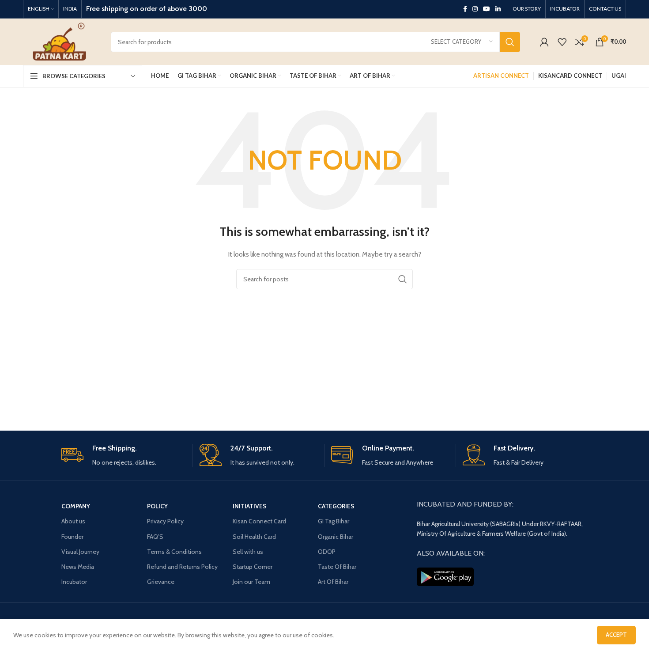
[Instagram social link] (475, 9)
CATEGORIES (336, 506)
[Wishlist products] (562, 42)
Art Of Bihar (333, 582)
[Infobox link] (123, 455)
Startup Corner (252, 567)
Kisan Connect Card (259, 521)
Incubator (74, 582)
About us (73, 521)
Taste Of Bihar (337, 567)
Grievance (160, 582)
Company (75, 506)
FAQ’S (155, 537)
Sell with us (248, 552)
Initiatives (250, 506)
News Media (77, 567)
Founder (72, 537)
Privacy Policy (165, 521)
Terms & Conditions (174, 552)
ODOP (327, 552)
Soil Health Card (254, 537)
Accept (616, 634)
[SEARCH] (510, 42)
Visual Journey (80, 552)
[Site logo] (60, 41)
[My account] (544, 42)
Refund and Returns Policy (182, 567)
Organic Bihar (335, 537)
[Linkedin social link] (498, 9)
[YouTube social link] (486, 9)
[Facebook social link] (465, 9)
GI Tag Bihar (333, 521)
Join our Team (251, 582)
